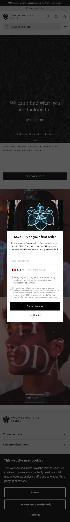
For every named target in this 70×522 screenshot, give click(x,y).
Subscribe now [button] (35, 306)
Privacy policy (40, 280)
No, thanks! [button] (35, 315)
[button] (58, 204)
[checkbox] (11, 277)
